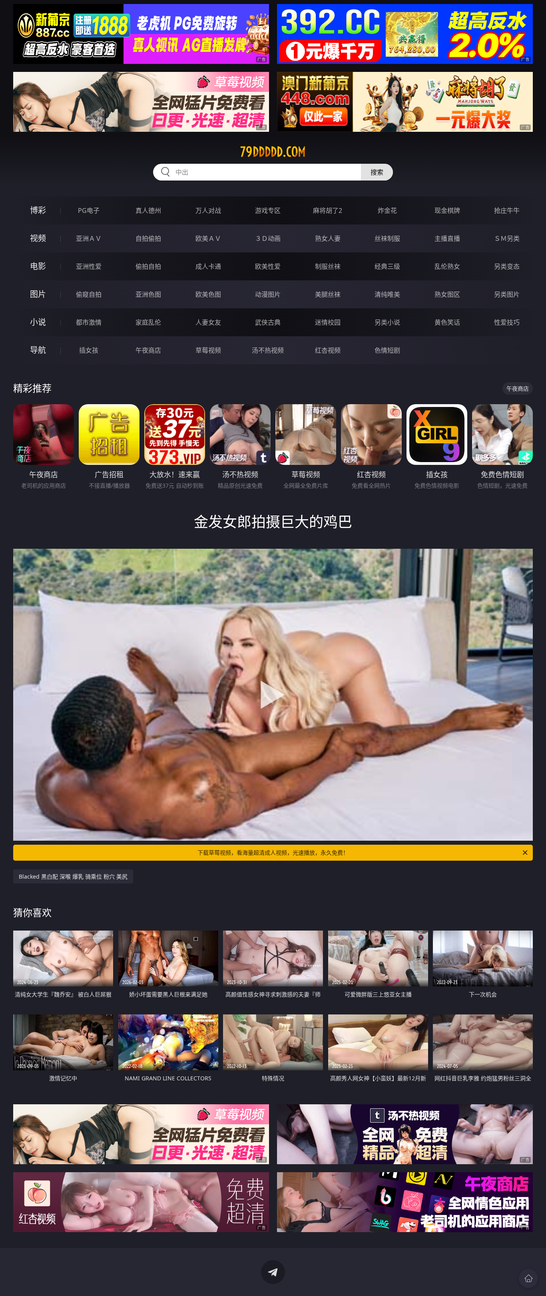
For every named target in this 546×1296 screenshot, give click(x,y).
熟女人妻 (328, 238)
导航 (38, 350)
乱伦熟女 (447, 266)
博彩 (38, 210)
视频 (38, 238)
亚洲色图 (148, 294)
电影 (38, 266)
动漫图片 (268, 294)
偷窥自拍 (89, 294)
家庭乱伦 (148, 322)
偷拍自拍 (148, 266)
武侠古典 (268, 322)
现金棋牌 (447, 210)
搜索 (377, 172)
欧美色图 (208, 294)
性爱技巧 (507, 322)
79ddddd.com (273, 152)
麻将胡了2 (327, 210)
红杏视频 (328, 350)
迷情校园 (328, 322)
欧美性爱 (268, 266)
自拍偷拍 (148, 238)
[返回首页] (528, 1278)
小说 (38, 322)
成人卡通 (208, 266)
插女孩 (88, 350)
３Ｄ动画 (268, 238)
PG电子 (89, 210)
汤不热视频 (268, 350)
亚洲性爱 (89, 266)
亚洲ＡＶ (89, 238)
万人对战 (208, 210)
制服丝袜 (328, 266)
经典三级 (387, 266)
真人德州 (148, 210)
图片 (38, 294)
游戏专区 (268, 210)
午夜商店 (148, 350)
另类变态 (507, 266)
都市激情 (89, 322)
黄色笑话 (447, 322)
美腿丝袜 (328, 294)
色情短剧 (387, 350)
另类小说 (387, 322)
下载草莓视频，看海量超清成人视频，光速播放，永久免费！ (273, 852)
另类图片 (507, 294)
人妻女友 (208, 322)
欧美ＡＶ (208, 238)
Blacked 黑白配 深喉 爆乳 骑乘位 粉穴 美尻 (73, 876)
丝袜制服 (387, 238)
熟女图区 (447, 294)
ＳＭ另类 (507, 238)
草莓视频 (208, 350)
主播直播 (447, 238)
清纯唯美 (387, 294)
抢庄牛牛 (507, 210)
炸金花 (387, 210)
